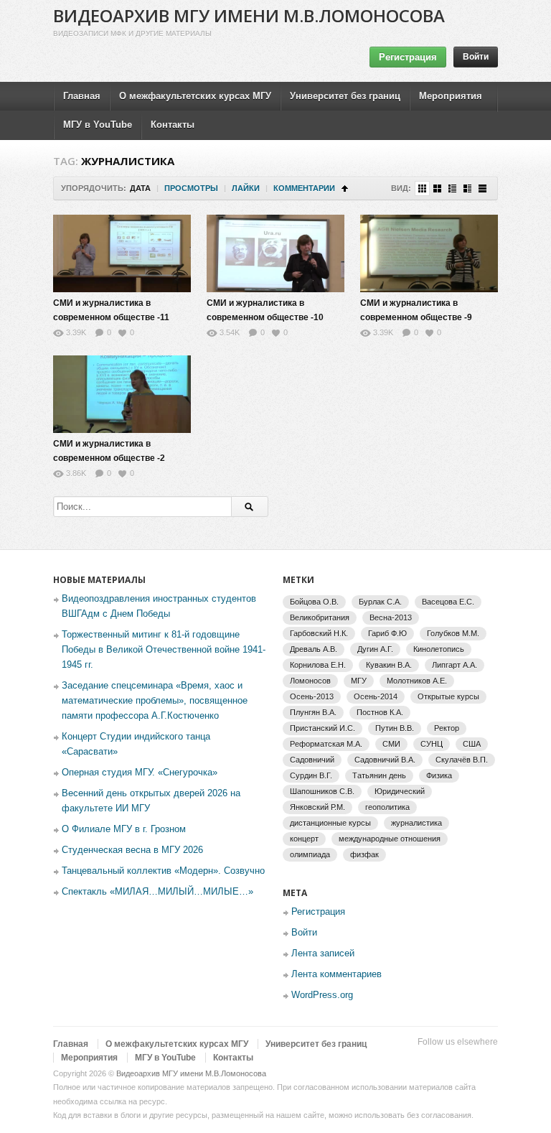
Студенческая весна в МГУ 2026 (132, 849)
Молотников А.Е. (417, 680)
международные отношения (390, 838)
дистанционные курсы (330, 823)
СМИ (391, 744)
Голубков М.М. (453, 633)
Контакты (172, 124)
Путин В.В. (394, 728)
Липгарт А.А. (454, 665)
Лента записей (322, 953)
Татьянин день (379, 775)
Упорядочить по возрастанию (345, 188)
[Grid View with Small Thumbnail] (422, 188)
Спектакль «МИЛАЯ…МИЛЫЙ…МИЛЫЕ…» (157, 891)
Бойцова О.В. (314, 601)
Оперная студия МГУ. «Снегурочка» (139, 772)
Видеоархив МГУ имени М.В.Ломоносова (249, 15)
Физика (439, 775)
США (472, 744)
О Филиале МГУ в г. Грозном (124, 829)
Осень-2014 (375, 696)
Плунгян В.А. (313, 712)
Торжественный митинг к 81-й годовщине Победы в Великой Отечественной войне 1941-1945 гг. (163, 649)
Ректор (446, 728)
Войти (476, 57)
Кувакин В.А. (389, 665)
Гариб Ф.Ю (387, 633)
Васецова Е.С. (448, 601)
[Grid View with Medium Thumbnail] (437, 188)
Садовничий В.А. (384, 759)
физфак (364, 854)
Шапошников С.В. (322, 791)
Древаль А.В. (313, 649)
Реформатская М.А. (326, 744)
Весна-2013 (390, 617)
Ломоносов (310, 680)
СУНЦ (431, 744)
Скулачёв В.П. (461, 759)
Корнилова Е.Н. (318, 665)
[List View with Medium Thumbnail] (467, 188)
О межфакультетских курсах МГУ (195, 95)
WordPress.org (322, 994)
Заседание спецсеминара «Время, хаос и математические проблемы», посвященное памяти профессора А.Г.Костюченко (155, 700)
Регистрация (408, 57)
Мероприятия (450, 95)
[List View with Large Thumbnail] (482, 188)
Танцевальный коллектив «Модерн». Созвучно (163, 870)
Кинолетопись (438, 649)
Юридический (400, 791)
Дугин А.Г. (375, 649)
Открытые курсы (448, 696)
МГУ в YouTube (97, 124)
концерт (304, 838)
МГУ (359, 680)
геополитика (387, 807)
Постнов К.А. (380, 712)
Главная (81, 95)
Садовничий (312, 759)
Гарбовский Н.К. (319, 633)
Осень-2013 (312, 696)
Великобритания (319, 617)
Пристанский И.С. (322, 728)
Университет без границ (345, 95)
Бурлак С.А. (380, 601)
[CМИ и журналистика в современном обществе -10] (275, 253)
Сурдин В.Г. (311, 775)
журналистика (416, 823)
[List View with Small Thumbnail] (452, 188)
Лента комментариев (336, 974)
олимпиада (310, 854)
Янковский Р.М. (317, 807)
